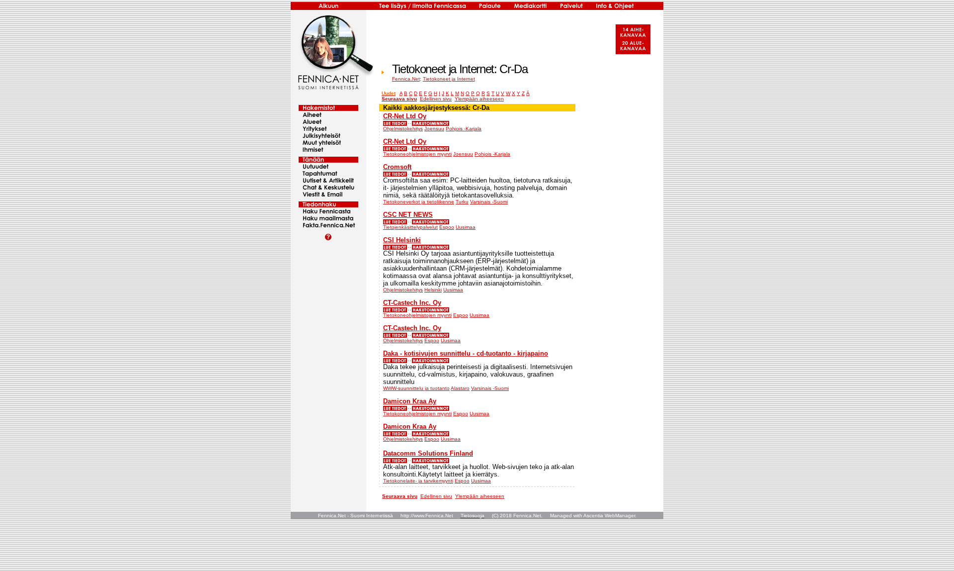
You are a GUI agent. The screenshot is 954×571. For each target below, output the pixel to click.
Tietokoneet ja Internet (449, 79)
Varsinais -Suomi (489, 201)
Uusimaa (466, 227)
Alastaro (460, 388)
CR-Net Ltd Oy (404, 116)
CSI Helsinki (402, 240)
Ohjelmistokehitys (403, 128)
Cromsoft (397, 167)
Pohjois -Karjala (463, 128)
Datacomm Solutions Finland (428, 453)
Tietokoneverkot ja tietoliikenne (418, 201)
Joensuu (434, 128)
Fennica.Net (406, 79)
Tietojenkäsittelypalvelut (410, 227)
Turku (462, 201)
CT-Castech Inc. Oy (412, 302)
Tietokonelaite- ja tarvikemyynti (418, 480)
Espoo (446, 227)
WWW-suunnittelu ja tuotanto (416, 388)
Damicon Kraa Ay (409, 401)
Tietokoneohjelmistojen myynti (417, 154)
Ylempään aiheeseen (479, 98)
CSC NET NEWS (408, 214)
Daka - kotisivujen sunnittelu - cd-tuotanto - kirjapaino (465, 353)
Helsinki (433, 289)
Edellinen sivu (436, 98)
